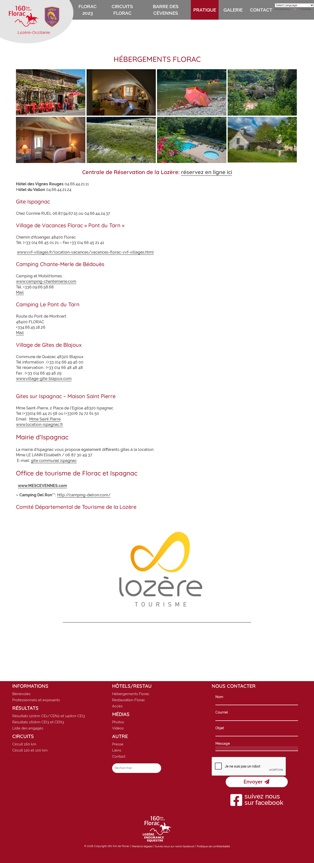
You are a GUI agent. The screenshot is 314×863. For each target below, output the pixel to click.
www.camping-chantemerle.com (46, 281)
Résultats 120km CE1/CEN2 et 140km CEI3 (48, 716)
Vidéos (118, 728)
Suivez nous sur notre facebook (175, 846)
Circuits (23, 736)
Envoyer (254, 782)
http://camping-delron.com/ (84, 495)
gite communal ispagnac (54, 460)
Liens (116, 750)
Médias (121, 714)
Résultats (25, 708)
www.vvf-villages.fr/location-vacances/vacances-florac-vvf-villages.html (85, 252)
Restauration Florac (128, 700)
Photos (118, 722)
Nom (219, 697)
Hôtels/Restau (132, 686)
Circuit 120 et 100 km (30, 750)
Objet (219, 728)
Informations (30, 686)
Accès (117, 706)
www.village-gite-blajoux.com (44, 378)
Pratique (204, 10)
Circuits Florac (122, 10)
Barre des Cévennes (166, 10)
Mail (20, 292)
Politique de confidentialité (213, 846)
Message (222, 743)
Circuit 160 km (24, 744)
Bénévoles (21, 694)
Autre (120, 736)
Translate (305, 9)
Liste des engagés (27, 728)
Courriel (221, 712)
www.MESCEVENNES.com (42, 485)
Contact (261, 10)
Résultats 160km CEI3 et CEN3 (38, 722)
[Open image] (50, 92)
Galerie (233, 10)
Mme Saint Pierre (45, 419)
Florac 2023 (87, 10)
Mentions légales (142, 846)
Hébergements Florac (130, 694)
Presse (117, 744)
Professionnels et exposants (36, 700)
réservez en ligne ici (206, 172)
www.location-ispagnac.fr (39, 424)
